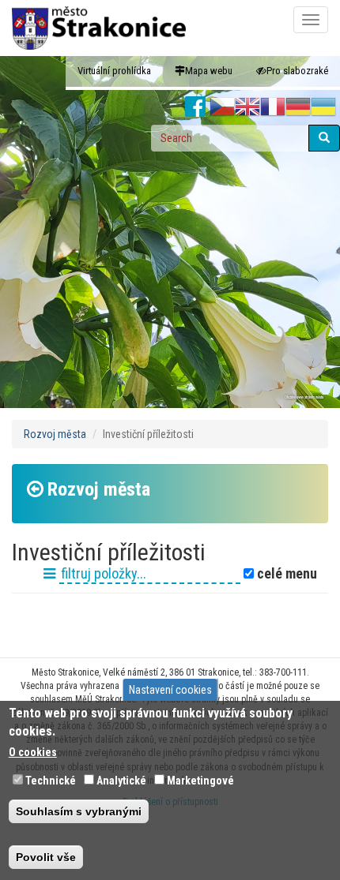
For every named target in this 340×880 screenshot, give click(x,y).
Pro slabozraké (297, 71)
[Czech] (222, 107)
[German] (298, 107)
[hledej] (324, 138)
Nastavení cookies (170, 689)
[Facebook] (196, 107)
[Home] (99, 28)
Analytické (121, 780)
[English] (247, 107)
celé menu (285, 574)
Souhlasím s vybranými (79, 811)
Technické (50, 780)
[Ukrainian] (323, 107)
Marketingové (200, 780)
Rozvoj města (55, 434)
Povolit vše (46, 857)
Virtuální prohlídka (114, 71)
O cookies (33, 752)
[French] (272, 107)
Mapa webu (208, 71)
